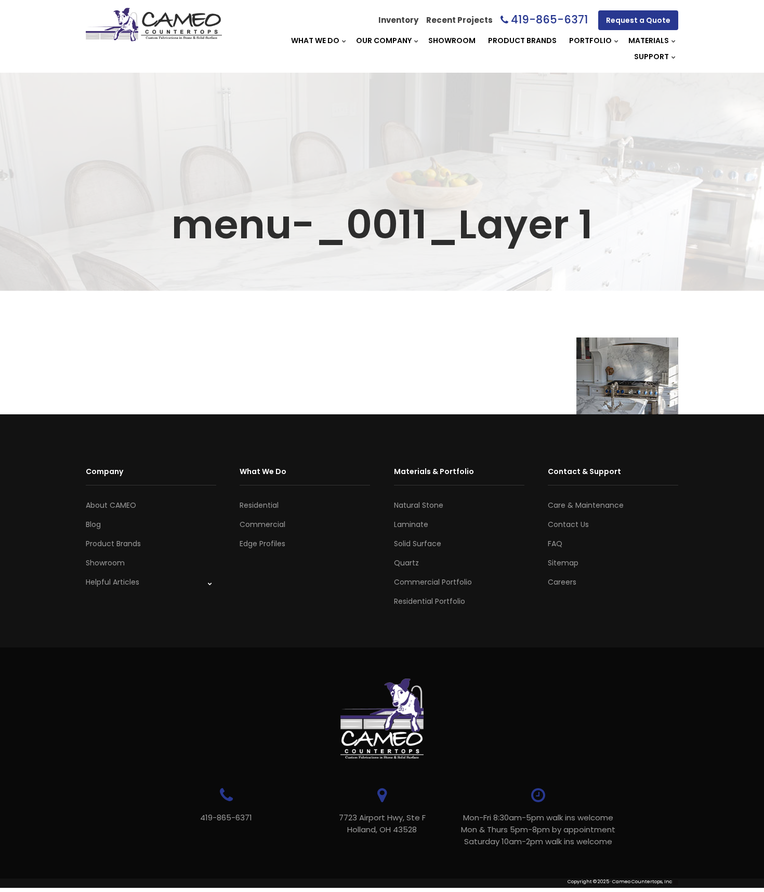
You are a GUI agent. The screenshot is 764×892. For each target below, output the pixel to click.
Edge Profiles (262, 543)
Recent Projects (459, 20)
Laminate (411, 524)
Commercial (262, 524)
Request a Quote (638, 20)
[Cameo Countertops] (154, 35)
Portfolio (590, 40)
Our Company (384, 40)
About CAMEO (111, 505)
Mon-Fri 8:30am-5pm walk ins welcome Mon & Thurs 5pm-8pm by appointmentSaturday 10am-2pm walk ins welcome (538, 829)
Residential (259, 505)
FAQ (555, 543)
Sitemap (563, 563)
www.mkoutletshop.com (115, 888)
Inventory (398, 20)
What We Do (315, 40)
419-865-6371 (549, 19)
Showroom (452, 40)
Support (651, 56)
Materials (648, 40)
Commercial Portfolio (433, 582)
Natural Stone (418, 505)
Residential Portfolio (429, 601)
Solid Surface (417, 543)
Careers (562, 582)
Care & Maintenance (586, 505)
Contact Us (568, 524)
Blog (93, 524)
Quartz (406, 563)
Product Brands (522, 40)
